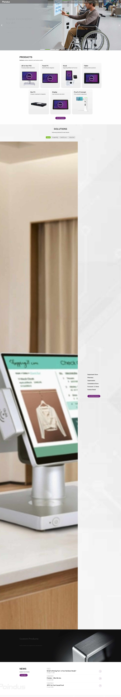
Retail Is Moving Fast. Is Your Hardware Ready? (61, 671)
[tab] (48, 137)
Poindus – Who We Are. (54, 678)
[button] (42, 49)
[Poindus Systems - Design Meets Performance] (6, 1)
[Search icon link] (118, 2)
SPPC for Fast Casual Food (55, 685)
